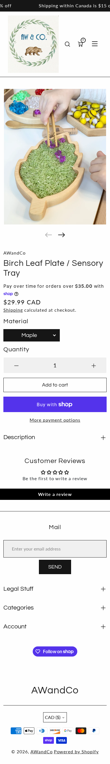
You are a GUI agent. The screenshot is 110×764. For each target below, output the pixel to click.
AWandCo (41, 751)
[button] (48, 235)
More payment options (55, 420)
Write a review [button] (55, 494)
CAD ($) (52, 717)
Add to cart (55, 385)
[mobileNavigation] (95, 44)
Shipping (13, 310)
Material (15, 321)
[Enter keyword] (67, 44)
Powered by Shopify (76, 751)
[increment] (93, 365)
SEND (55, 567)
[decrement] (16, 365)
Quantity (16, 349)
